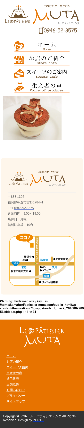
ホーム (11, 356)
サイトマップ (15, 401)
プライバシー (15, 395)
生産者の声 (14, 373)
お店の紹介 (14, 361)
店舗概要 (12, 384)
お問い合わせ (15, 390)
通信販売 (12, 378)
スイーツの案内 (17, 367)
